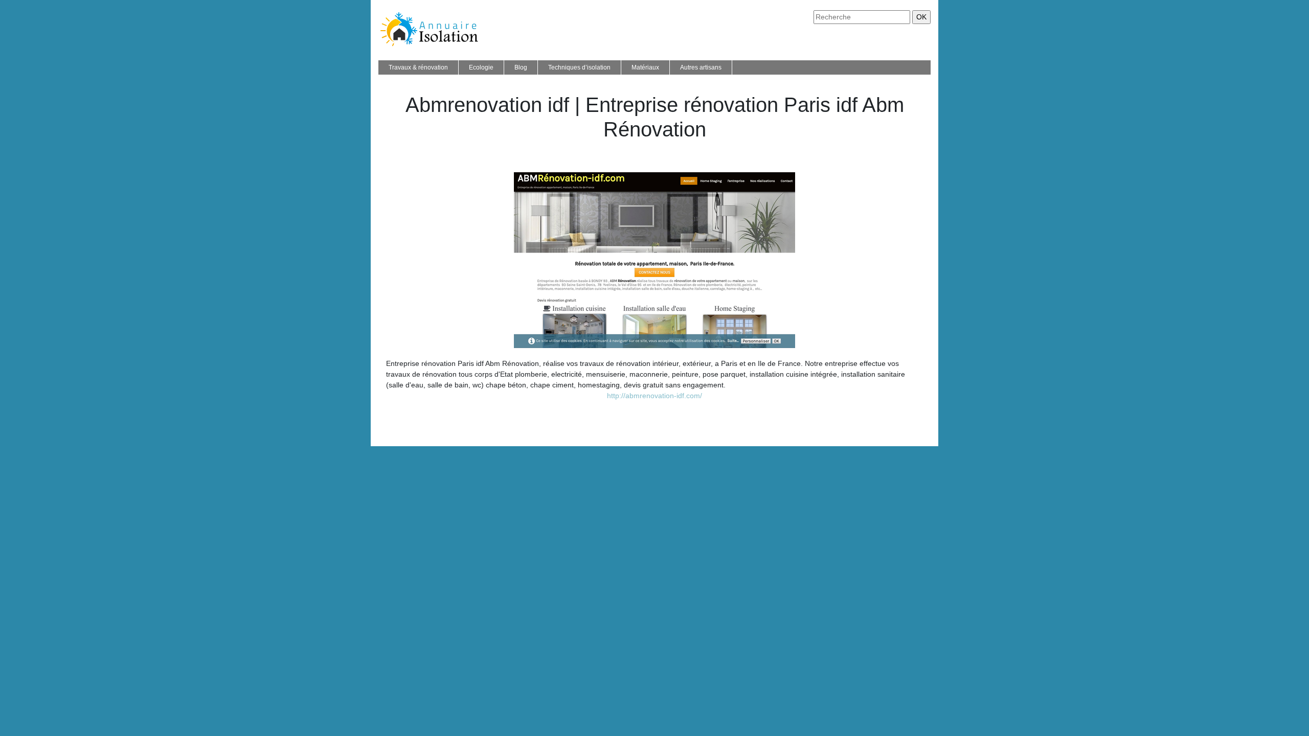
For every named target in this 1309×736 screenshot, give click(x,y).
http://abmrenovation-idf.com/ (654, 396)
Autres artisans (700, 67)
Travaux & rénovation (418, 67)
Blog (520, 67)
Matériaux (645, 67)
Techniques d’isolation (579, 67)
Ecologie (481, 67)
